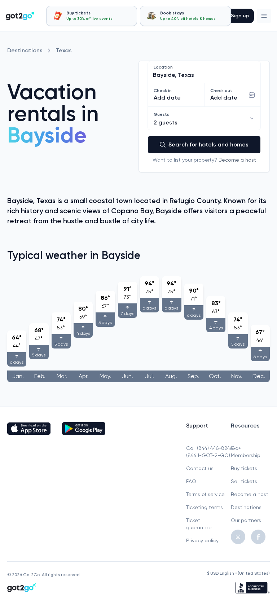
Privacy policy (202, 540)
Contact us (200, 468)
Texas (64, 50)
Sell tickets (244, 481)
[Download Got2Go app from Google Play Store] (83, 428)
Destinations (25, 50)
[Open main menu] (264, 16)
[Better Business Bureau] (252, 587)
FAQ (191, 481)
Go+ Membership (245, 451)
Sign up (240, 16)
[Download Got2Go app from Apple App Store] (28, 428)
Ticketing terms (204, 507)
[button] (264, 16)
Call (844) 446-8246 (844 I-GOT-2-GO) (205, 451)
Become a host (237, 160)
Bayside (47, 135)
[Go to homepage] (20, 16)
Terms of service (205, 494)
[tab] (91, 16)
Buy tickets (244, 468)
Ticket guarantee (199, 523)
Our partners (246, 520)
